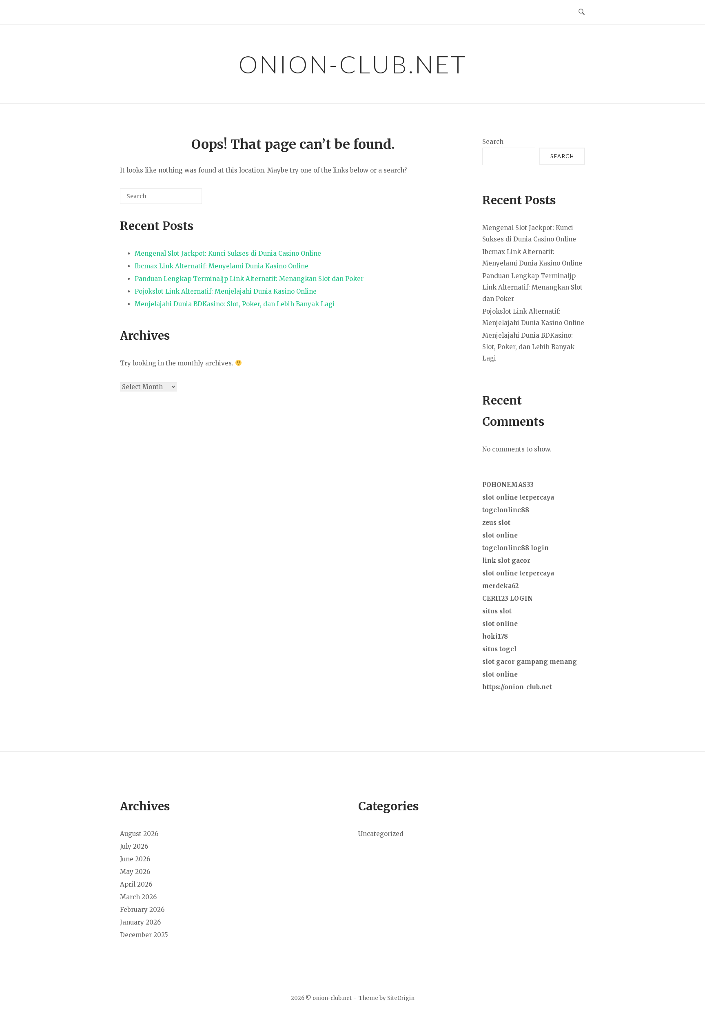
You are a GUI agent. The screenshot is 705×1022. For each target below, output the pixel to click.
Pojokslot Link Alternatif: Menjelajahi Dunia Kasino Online (226, 291)
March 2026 (138, 897)
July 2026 (134, 846)
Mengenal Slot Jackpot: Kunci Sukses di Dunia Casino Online (228, 253)
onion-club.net (352, 64)
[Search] (184, 199)
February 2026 (142, 910)
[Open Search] (581, 12)
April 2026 (136, 884)
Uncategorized (380, 834)
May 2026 (135, 872)
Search (492, 142)
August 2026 (139, 834)
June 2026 (135, 859)
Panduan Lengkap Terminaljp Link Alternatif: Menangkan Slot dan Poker (249, 279)
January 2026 (140, 922)
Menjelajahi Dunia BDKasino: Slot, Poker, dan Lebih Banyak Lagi (235, 304)
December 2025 (144, 935)
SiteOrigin (401, 998)
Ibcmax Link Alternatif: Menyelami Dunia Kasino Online (221, 266)
